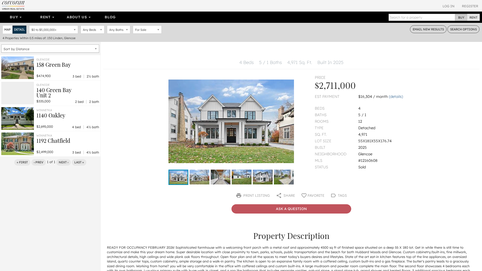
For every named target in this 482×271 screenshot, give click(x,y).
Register (470, 6)
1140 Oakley (50, 115)
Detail (19, 29)
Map (7, 29)
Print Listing (256, 195)
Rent (46, 17)
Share (288, 195)
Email (428, 29)
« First (22, 162)
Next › (63, 162)
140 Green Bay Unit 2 (54, 92)
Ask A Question (291, 209)
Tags (342, 195)
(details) (396, 96)
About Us (77, 17)
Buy (14, 17)
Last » (79, 162)
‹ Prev (38, 162)
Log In (448, 6)
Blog (110, 17)
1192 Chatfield (53, 140)
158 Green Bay (53, 64)
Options (463, 29)
